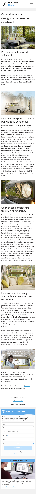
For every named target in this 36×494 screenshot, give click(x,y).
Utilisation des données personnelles (18, 454)
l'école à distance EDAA (9, 487)
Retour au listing (18, 401)
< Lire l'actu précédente (18, 397)
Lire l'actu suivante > (18, 404)
